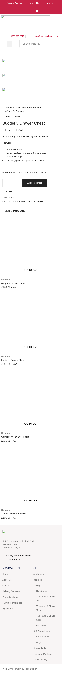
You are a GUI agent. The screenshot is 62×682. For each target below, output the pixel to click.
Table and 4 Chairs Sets (45, 608)
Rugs (38, 642)
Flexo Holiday (40, 659)
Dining (36, 585)
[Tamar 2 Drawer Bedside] (31, 476)
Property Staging (10, 597)
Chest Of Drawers (15, 111)
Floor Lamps (42, 636)
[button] (9, 44)
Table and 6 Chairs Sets (45, 618)
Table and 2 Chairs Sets (45, 598)
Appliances (38, 574)
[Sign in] (29, 10)
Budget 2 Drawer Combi (13, 283)
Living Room (39, 625)
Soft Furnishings (41, 631)
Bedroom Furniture (32, 107)
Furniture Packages (12, 602)
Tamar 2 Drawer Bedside (13, 513)
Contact (6, 585)
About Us (7, 579)
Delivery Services (11, 591)
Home (8, 107)
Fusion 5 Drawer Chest (12, 360)
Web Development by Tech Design (19, 668)
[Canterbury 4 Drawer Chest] (31, 399)
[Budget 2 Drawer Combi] (31, 246)
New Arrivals (39, 648)
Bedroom (17, 107)
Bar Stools (41, 591)
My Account (8, 608)
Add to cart (34, 183)
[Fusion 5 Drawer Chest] (31, 323)
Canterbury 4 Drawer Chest (15, 437)
